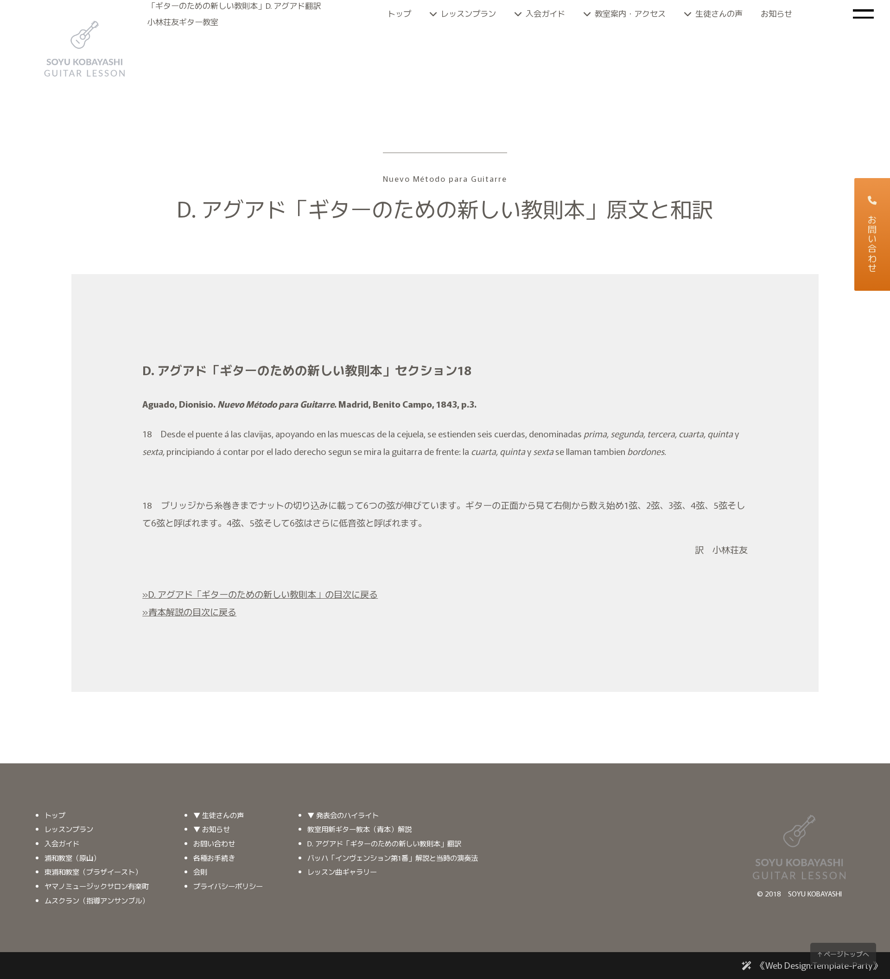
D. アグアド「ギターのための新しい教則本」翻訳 (384, 843)
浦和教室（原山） (72, 857)
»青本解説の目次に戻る (189, 611)
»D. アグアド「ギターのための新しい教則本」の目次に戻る (260, 594)
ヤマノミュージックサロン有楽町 (96, 886)
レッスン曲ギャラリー (342, 871)
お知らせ (776, 13)
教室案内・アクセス (630, 13)
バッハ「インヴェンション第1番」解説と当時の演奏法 (392, 857)
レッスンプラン (468, 13)
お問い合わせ (872, 244)
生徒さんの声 (719, 13)
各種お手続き (214, 857)
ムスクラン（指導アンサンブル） (96, 900)
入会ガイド (545, 13)
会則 (200, 871)
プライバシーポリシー (228, 886)
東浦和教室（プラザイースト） (93, 871)
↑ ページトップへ (843, 954)
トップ (399, 13)
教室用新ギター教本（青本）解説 (359, 829)
